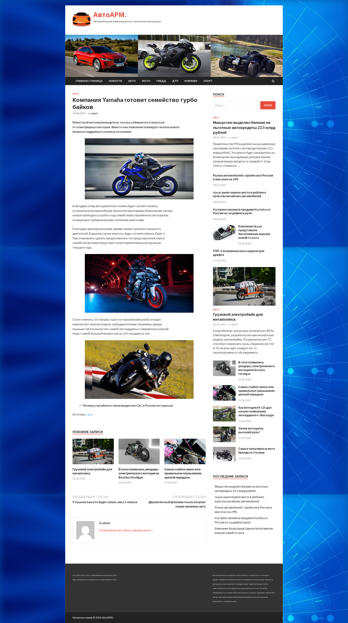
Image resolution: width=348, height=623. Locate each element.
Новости (115, 80)
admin (94, 113)
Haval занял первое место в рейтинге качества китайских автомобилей (239, 194)
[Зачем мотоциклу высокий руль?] (224, 441)
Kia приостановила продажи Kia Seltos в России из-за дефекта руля (241, 211)
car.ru (89, 414)
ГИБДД (161, 80)
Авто (132, 80)
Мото (146, 80)
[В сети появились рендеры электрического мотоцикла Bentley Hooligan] (139, 465)
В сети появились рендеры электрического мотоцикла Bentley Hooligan (139, 473)
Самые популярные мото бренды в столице (256, 450)
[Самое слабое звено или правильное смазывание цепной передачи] (185, 465)
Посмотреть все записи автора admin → (126, 530)
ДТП (175, 80)
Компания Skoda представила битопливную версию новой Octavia (254, 232)
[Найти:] (244, 105)
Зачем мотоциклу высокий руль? (251, 430)
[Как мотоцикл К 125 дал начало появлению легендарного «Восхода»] (224, 420)
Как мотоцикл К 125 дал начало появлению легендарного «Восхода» (256, 411)
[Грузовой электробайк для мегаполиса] (93, 465)
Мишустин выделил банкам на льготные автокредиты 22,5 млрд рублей (244, 127)
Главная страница (89, 80)
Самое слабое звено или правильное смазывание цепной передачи (182, 473)
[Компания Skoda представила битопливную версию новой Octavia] (224, 239)
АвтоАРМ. (109, 14)
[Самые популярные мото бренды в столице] (224, 461)
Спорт (207, 80)
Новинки (190, 80)
